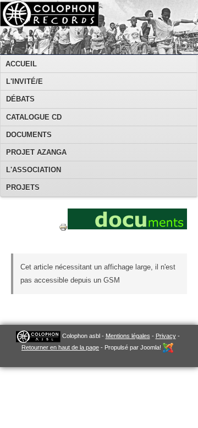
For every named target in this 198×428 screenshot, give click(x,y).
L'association (33, 170)
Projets (23, 187)
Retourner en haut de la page (60, 347)
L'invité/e (24, 81)
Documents (29, 135)
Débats (20, 99)
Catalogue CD (34, 117)
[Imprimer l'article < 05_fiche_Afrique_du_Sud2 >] (63, 238)
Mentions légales (128, 336)
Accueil (21, 64)
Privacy (166, 336)
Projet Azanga (36, 152)
